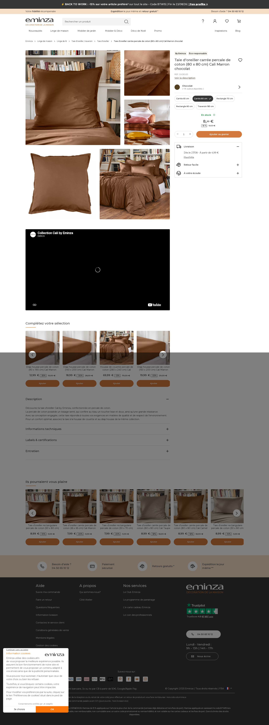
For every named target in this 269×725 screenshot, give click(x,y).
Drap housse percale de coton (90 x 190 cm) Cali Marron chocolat (42, 370)
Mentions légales (45, 637)
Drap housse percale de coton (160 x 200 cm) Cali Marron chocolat (153, 370)
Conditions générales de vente (52, 630)
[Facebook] (128, 679)
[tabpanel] (108, 30)
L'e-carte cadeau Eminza (136, 607)
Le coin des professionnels (137, 615)
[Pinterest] (120, 679)
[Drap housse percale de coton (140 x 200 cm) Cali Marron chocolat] (80, 348)
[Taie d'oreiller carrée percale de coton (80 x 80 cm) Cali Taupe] (154, 506)
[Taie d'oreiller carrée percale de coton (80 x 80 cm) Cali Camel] (191, 506)
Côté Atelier (85, 599)
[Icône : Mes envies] (240, 60)
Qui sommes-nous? (90, 592)
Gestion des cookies (47, 645)
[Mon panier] (239, 21)
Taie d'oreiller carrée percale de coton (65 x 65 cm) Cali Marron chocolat (79, 528)
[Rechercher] (126, 21)
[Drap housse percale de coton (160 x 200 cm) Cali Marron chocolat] (154, 348)
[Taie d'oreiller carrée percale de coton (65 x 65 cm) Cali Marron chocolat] (80, 506)
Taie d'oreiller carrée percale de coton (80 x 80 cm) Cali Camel (191, 527)
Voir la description (185, 78)
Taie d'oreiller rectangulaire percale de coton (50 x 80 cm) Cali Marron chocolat (42, 528)
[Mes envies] (227, 21)
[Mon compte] (215, 21)
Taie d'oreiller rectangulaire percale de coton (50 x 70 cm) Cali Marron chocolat (116, 528)
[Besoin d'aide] (203, 21)
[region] (135, 41)
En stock (206, 115)
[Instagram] (145, 679)
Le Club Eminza (131, 592)
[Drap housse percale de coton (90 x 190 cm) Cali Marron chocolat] (42, 348)
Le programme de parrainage (139, 599)
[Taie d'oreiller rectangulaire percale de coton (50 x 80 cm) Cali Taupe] (228, 506)
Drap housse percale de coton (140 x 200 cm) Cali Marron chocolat (79, 370)
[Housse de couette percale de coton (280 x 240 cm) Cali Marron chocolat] (117, 348)
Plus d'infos (189, 157)
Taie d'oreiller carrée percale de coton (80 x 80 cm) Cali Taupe (153, 527)
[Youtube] (136, 679)
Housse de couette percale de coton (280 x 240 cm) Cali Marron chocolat (116, 370)
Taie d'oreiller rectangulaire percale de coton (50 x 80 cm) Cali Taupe (227, 528)
